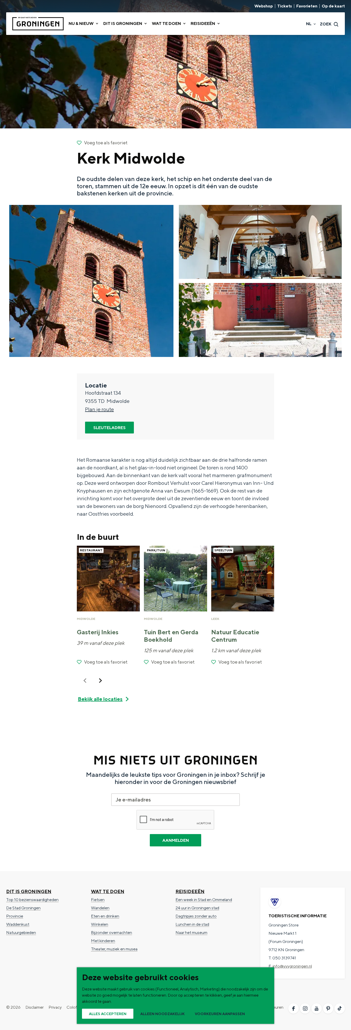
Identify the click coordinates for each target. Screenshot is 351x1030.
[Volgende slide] (100, 680)
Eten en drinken (105, 916)
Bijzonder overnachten (111, 932)
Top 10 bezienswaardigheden (32, 899)
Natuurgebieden (21, 932)
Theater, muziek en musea (114, 949)
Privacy (55, 1007)
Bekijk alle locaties (100, 699)
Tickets (284, 6)
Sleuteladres (109, 427)
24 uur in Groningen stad (197, 907)
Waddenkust (17, 924)
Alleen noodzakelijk (162, 1014)
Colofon (74, 1007)
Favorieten (306, 6)
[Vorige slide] (85, 680)
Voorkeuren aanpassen (220, 1014)
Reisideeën (190, 891)
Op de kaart (333, 6)
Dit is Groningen (28, 891)
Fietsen (98, 899)
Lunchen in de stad (192, 924)
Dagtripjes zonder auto (196, 916)
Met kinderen (103, 940)
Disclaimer (34, 1007)
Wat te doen (107, 891)
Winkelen (99, 924)
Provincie (14, 916)
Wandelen (100, 907)
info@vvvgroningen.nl (292, 966)
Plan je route (99, 409)
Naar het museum (191, 932)
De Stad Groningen (23, 907)
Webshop (263, 6)
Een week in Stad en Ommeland (204, 899)
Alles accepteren (107, 1014)
